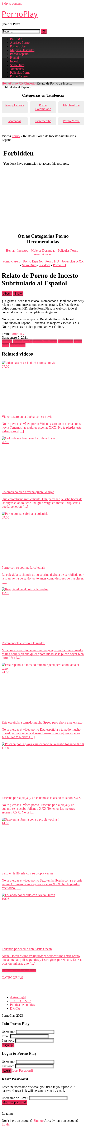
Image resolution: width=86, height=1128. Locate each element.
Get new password (14, 1102)
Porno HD (52, 261)
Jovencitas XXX (73, 261)
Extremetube (43, 121)
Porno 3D (59, 265)
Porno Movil (71, 121)
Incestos (15, 61)
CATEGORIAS (12, 977)
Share (18, 293)
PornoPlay (20, 14)
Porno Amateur (43, 254)
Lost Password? (22, 1070)
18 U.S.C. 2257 (20, 1001)
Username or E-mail (15, 1098)
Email (5, 1036)
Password (8, 1040)
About (6, 293)
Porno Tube (17, 46)
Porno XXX (18, 83)
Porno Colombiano (43, 107)
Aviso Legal (18, 997)
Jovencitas (17, 69)
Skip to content (12, 3)
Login (6, 1070)
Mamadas (14, 121)
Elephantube (71, 105)
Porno (16, 136)
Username (8, 1031)
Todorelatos (17, 345)
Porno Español (19, 54)
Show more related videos (19, 970)
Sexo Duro (17, 65)
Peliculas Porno (20, 72)
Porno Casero (19, 76)
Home (6, 83)
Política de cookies (22, 1004)
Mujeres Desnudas (22, 50)
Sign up (8, 1045)
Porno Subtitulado (45, 341)
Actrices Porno (20, 42)
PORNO (16, 39)
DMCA (15, 1008)
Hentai (14, 57)
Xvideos (44, 265)
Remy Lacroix (14, 105)
